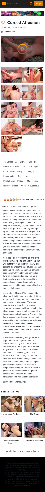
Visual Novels (34, 186)
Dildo (12, 171)
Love (26, 176)
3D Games (8, 162)
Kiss (19, 176)
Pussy (35, 181)
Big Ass (23, 162)
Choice (16, 167)
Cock (24, 167)
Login (38, 4)
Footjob (20, 171)
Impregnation (9, 176)
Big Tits (32, 162)
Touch (23, 186)
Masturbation (9, 181)
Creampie (33, 167)
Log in (36, 451)
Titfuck (15, 186)
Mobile (20, 181)
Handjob (30, 171)
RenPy (6, 186)
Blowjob (7, 167)
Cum (5, 171)
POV (28, 181)
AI (16, 162)
